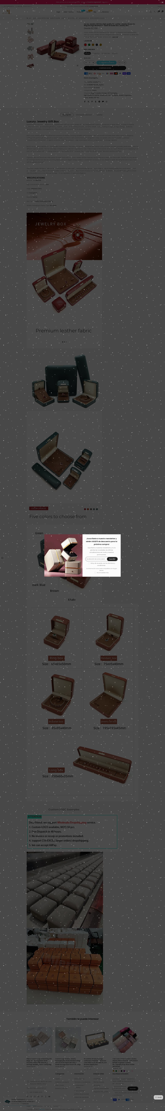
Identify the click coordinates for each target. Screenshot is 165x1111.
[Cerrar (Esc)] (162, 2)
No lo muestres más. (103, 572)
